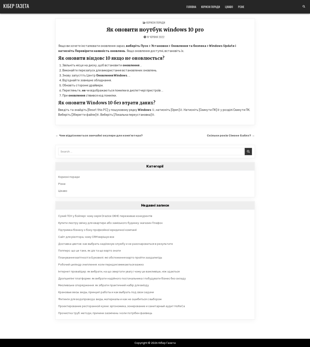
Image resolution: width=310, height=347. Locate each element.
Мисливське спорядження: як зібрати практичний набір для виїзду (103, 285)
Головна (191, 7)
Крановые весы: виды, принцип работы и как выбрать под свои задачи (106, 292)
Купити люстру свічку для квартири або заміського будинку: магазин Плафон (110, 223)
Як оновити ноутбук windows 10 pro (155, 29)
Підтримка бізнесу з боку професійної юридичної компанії (97, 229)
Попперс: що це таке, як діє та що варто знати (89, 250)
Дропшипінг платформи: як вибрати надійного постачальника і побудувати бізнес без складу (122, 278)
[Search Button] (304, 6)
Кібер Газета (16, 6)
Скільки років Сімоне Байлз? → (231, 135)
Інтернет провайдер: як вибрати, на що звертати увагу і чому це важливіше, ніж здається (119, 271)
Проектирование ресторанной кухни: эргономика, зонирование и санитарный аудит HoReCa (121, 306)
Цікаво (229, 7)
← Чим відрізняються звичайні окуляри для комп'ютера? (99, 135)
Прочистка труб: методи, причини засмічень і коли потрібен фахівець (105, 313)
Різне (241, 7)
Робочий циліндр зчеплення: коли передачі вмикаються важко (101, 264)
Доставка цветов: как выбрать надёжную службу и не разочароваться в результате (115, 243)
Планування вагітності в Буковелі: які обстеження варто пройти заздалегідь (110, 257)
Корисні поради (210, 7)
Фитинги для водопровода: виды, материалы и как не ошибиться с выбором (110, 299)
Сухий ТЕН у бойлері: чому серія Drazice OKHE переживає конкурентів (105, 216)
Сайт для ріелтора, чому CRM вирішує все (86, 236)
